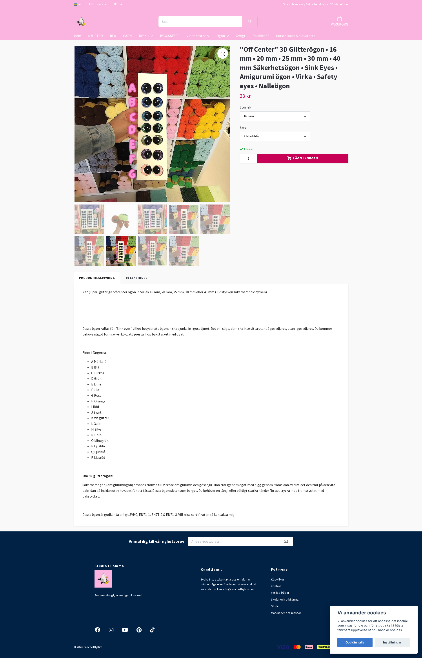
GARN (127, 35)
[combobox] (275, 116)
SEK (116, 4)
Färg (243, 127)
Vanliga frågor (280, 593)
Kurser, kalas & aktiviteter (295, 35)
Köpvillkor (277, 579)
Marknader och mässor (286, 613)
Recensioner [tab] (136, 278)
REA (113, 35)
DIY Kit (144, 35)
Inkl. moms (96, 4)
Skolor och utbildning (285, 599)
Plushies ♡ (261, 35)
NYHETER (95, 35)
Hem (77, 35)
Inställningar (392, 642)
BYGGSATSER (170, 35)
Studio (275, 606)
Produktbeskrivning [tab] (97, 278)
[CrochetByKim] (81, 21)
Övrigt (241, 35)
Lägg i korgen (305, 158)
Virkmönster (196, 35)
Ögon (220, 35)
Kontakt (276, 586)
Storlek (245, 107)
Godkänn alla (355, 642)
